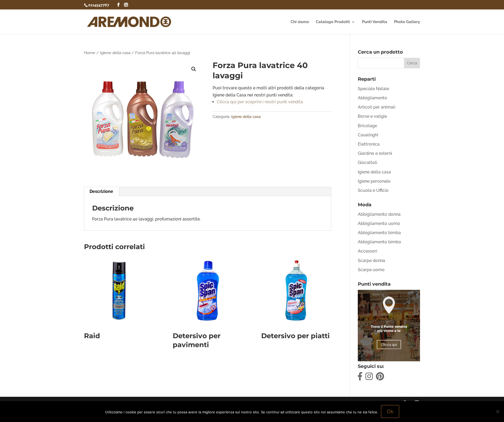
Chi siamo (300, 22)
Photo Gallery (407, 22)
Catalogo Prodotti (333, 22)
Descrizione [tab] (101, 191)
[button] (193, 69)
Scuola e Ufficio (373, 190)
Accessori (367, 251)
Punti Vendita (374, 22)
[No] (497, 411)
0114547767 (98, 5)
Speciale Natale (373, 88)
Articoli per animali (376, 107)
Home (89, 52)
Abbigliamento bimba (379, 232)
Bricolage (367, 125)
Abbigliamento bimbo (379, 241)
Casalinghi (368, 134)
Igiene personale (374, 181)
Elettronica (369, 144)
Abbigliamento (372, 97)
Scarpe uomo (371, 269)
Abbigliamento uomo (379, 223)
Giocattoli (367, 162)
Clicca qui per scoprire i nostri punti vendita (260, 101)
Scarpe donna (371, 260)
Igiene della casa (115, 52)
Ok (390, 411)
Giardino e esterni (375, 153)
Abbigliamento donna (379, 214)
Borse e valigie (372, 116)
